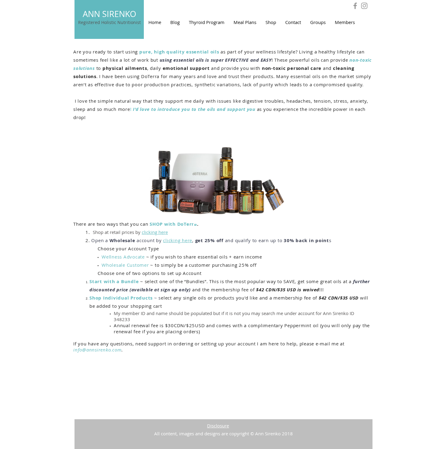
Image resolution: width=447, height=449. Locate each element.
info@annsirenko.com (97, 350)
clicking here (155, 232)
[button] (271, 22)
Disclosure (218, 426)
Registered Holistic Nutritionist (109, 22)
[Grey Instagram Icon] (364, 6)
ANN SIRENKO (109, 14)
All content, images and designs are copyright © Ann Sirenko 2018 (223, 433)
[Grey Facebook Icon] (355, 6)
